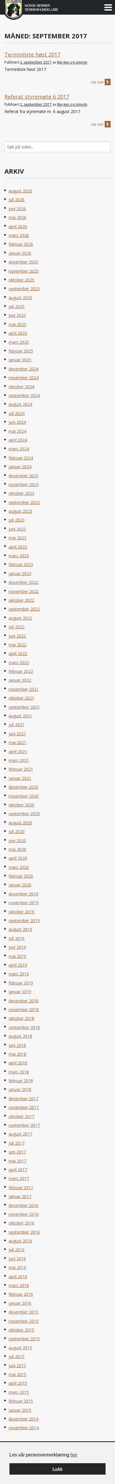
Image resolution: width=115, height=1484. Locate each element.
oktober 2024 (21, 386)
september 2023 (24, 502)
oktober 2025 (21, 280)
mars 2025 (19, 342)
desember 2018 (23, 1000)
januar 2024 (20, 466)
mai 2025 (17, 324)
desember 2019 (23, 894)
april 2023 (18, 547)
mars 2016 (19, 1285)
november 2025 (24, 271)
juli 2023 (16, 520)
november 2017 (24, 1107)
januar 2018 (20, 1089)
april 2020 (18, 858)
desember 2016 (23, 1205)
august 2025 (20, 297)
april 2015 (18, 1383)
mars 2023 (19, 555)
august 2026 (20, 191)
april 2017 (18, 1169)
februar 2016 (21, 1294)
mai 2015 (17, 1374)
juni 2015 (17, 1365)
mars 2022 (19, 662)
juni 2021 (17, 733)
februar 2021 (21, 769)
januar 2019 (20, 991)
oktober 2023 (21, 493)
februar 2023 (21, 564)
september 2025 (24, 288)
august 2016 (20, 1241)
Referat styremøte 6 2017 (36, 96)
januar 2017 (20, 1196)
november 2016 (24, 1214)
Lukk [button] (57, 1468)
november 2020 (24, 796)
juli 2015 (16, 1356)
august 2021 (20, 716)
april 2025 (18, 333)
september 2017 (24, 1125)
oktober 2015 (21, 1330)
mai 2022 (17, 644)
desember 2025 (23, 262)
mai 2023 (17, 538)
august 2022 (20, 618)
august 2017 (20, 1134)
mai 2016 (17, 1267)
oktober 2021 (21, 698)
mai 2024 (17, 431)
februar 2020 (21, 876)
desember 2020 (23, 787)
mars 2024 (19, 449)
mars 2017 (19, 1178)
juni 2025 (17, 315)
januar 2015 (20, 1410)
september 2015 (24, 1338)
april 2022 (18, 653)
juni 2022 (17, 636)
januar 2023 (20, 573)
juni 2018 (17, 1045)
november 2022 (24, 591)
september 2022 (24, 609)
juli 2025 (16, 306)
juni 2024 (17, 422)
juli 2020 (16, 831)
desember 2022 (23, 582)
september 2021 (24, 707)
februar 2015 (21, 1401)
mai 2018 (17, 1054)
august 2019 (20, 929)
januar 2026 (20, 253)
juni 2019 (17, 947)
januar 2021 (20, 778)
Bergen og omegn (72, 62)
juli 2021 (16, 724)
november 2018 (24, 1009)
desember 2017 (23, 1098)
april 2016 (18, 1276)
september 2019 (24, 920)
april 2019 (18, 965)
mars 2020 (19, 867)
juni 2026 (17, 208)
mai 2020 (17, 849)
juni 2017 (17, 1152)
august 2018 (20, 1036)
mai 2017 (17, 1161)
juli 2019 (16, 938)
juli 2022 (16, 627)
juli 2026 (16, 199)
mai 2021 (17, 742)
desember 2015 (23, 1312)
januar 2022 (20, 680)
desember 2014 (23, 1419)
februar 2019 (21, 983)
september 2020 (24, 813)
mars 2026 (19, 235)
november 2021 (24, 689)
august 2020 (20, 822)
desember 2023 (23, 475)
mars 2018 (19, 1072)
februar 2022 (21, 671)
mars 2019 (19, 974)
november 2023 (24, 484)
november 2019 (24, 902)
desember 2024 (23, 369)
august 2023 (20, 511)
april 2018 (18, 1063)
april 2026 (18, 226)
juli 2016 (16, 1249)
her (73, 1454)
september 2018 (24, 1027)
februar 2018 (21, 1080)
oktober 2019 (21, 911)
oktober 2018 (21, 1018)
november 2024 (24, 377)
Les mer (98, 82)
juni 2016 (17, 1258)
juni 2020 (17, 840)
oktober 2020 (21, 805)
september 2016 (24, 1232)
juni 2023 (17, 529)
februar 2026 (21, 244)
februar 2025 (21, 351)
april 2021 (18, 751)
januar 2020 (20, 885)
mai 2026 (17, 217)
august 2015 (20, 1347)
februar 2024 (21, 458)
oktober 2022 (21, 600)
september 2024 (24, 395)
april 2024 (18, 440)
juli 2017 (16, 1143)
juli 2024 (16, 413)
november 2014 (24, 1427)
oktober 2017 (21, 1116)
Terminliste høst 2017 (32, 54)
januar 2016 (20, 1303)
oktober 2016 (21, 1223)
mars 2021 (19, 760)
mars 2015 (19, 1392)
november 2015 (24, 1321)
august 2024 (20, 404)
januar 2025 (20, 360)
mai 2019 (17, 956)
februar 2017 (21, 1187)
